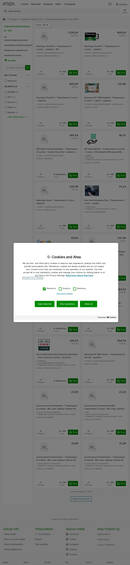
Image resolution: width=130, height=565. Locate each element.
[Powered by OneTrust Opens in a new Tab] (107, 318)
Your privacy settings (64, 294)
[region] (66, 282)
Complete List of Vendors (33, 278)
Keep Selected (44, 304)
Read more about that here (79, 275)
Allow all (88, 304)
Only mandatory (67, 304)
